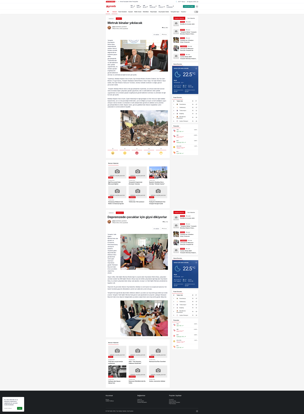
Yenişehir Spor (175, 12)
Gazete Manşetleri (142, 402)
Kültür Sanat (137, 12)
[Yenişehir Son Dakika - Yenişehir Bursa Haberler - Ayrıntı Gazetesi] (111, 6)
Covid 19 (171, 399)
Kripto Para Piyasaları (174, 402)
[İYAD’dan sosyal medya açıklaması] (117, 355)
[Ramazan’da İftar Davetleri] (158, 355)
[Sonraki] (118, 1)
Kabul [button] (19, 408)
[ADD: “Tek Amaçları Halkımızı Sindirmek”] (138, 355)
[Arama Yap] (197, 6)
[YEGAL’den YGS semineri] (138, 195)
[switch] (196, 12)
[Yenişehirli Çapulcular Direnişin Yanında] (138, 175)
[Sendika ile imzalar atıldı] (185, 24)
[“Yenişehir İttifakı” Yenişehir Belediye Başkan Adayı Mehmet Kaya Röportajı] (185, 32)
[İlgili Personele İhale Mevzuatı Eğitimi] (117, 175)
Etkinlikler (146, 12)
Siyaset (130, 12)
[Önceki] (117, 1)
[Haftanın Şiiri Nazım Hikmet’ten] (117, 374)
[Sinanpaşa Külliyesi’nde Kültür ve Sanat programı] (117, 195)
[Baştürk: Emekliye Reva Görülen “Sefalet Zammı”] (158, 175)
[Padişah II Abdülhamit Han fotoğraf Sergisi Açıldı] (158, 195)
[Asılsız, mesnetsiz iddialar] (158, 374)
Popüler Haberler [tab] (179, 18)
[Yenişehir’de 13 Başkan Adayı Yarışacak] (185, 40)
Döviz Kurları (140, 401)
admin (114, 26)
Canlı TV (139, 399)
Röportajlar (153, 12)
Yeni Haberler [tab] (191, 18)
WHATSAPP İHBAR (188, 6)
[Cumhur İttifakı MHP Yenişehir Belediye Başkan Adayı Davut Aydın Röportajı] (185, 57)
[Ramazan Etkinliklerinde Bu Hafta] (138, 374)
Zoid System (130, 411)
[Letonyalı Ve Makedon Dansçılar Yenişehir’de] (185, 48)
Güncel (114, 12)
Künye (107, 399)
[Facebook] (197, 411)
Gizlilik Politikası (8, 408)
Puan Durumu (172, 403)
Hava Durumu (172, 401)
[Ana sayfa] (108, 12)
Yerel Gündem (122, 12)
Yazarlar (183, 12)
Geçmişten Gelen (163, 12)
